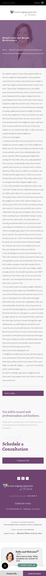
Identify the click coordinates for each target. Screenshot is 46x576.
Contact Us (23, 460)
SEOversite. (29, 529)
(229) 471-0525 (8, 3)
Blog (4, 50)
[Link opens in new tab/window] (18, 478)
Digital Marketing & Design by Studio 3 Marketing (23, 525)
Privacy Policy (9, 533)
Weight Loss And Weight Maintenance (25, 50)
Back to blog (10, 393)
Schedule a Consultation (15, 446)
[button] (5, 566)
